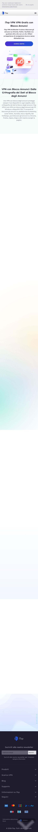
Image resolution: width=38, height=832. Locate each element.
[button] (34, 711)
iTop (19, 738)
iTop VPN (5, 13)
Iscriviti (31, 752)
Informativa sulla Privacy (9, 6)
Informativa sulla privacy (10, 819)
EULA (4, 821)
